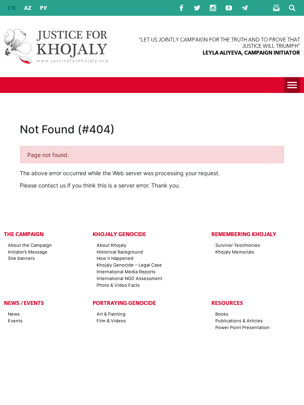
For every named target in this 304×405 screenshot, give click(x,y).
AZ (28, 8)
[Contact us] (276, 8)
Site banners (21, 258)
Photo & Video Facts (118, 285)
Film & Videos (111, 321)
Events (15, 321)
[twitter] (197, 8)
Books (221, 314)
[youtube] (229, 8)
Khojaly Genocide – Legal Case (129, 265)
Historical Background (120, 252)
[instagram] (213, 8)
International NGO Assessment (129, 278)
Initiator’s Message (28, 252)
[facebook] (181, 8)
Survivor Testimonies (237, 245)
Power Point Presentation (242, 327)
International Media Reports (126, 271)
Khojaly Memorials (234, 252)
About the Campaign (30, 245)
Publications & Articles (239, 321)
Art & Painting (111, 314)
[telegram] (245, 8)
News (14, 314)
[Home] (56, 46)
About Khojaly (111, 245)
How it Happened (115, 258)
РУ (44, 8)
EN (12, 8)
